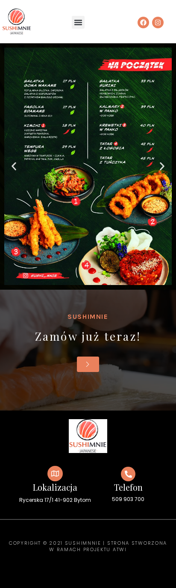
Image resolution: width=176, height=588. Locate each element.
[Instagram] (158, 22)
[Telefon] (128, 474)
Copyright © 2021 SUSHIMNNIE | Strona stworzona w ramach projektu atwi (88, 546)
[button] (78, 22)
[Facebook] (143, 22)
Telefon (128, 487)
